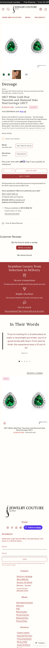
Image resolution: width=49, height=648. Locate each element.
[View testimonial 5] (29, 361)
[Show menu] (3, 9)
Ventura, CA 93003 (24, 582)
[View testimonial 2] (21, 361)
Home (4, 89)
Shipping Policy (22, 618)
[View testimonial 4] (27, 361)
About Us (20, 605)
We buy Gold (22, 642)
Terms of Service (7, 565)
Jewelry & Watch (23, 645)
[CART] (45, 9)
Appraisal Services (24, 636)
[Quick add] (4, 423)
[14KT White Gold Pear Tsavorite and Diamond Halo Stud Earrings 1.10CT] (24, 401)
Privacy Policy (38, 563)
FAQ (18, 609)
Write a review (24, 247)
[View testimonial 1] (19, 361)
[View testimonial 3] (24, 361)
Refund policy (21, 612)
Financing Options (24, 639)
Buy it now (24, 176)
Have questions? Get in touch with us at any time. (24, 311)
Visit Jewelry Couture (24, 602)
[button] (8, 9)
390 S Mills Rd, (23, 579)
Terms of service (22, 615)
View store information (12, 214)
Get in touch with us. (10, 194)
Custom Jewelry (23, 632)
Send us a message (24, 576)
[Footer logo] (24, 511)
